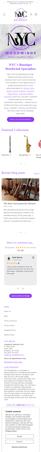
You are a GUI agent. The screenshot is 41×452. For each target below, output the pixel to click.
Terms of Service (10, 321)
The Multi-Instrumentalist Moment (20, 203)
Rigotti (30, 94)
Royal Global (13, 94)
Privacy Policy (11, 431)
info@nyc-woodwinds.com (14, 355)
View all (36, 173)
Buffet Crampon (19, 91)
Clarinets (5, 155)
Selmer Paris (29, 88)
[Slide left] (16, 163)
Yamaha (9, 91)
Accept (19, 436)
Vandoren (30, 91)
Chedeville (8, 97)
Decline (19, 442)
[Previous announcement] (4, 2)
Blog (5, 316)
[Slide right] (25, 163)
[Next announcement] (37, 2)
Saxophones (24, 155)
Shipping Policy (10, 330)
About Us (7, 311)
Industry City (23, 108)
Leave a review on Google (20, 296)
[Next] (23, 288)
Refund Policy (9, 335)
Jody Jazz (22, 94)
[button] (4, 14)
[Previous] (18, 288)
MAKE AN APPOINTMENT (20, 119)
